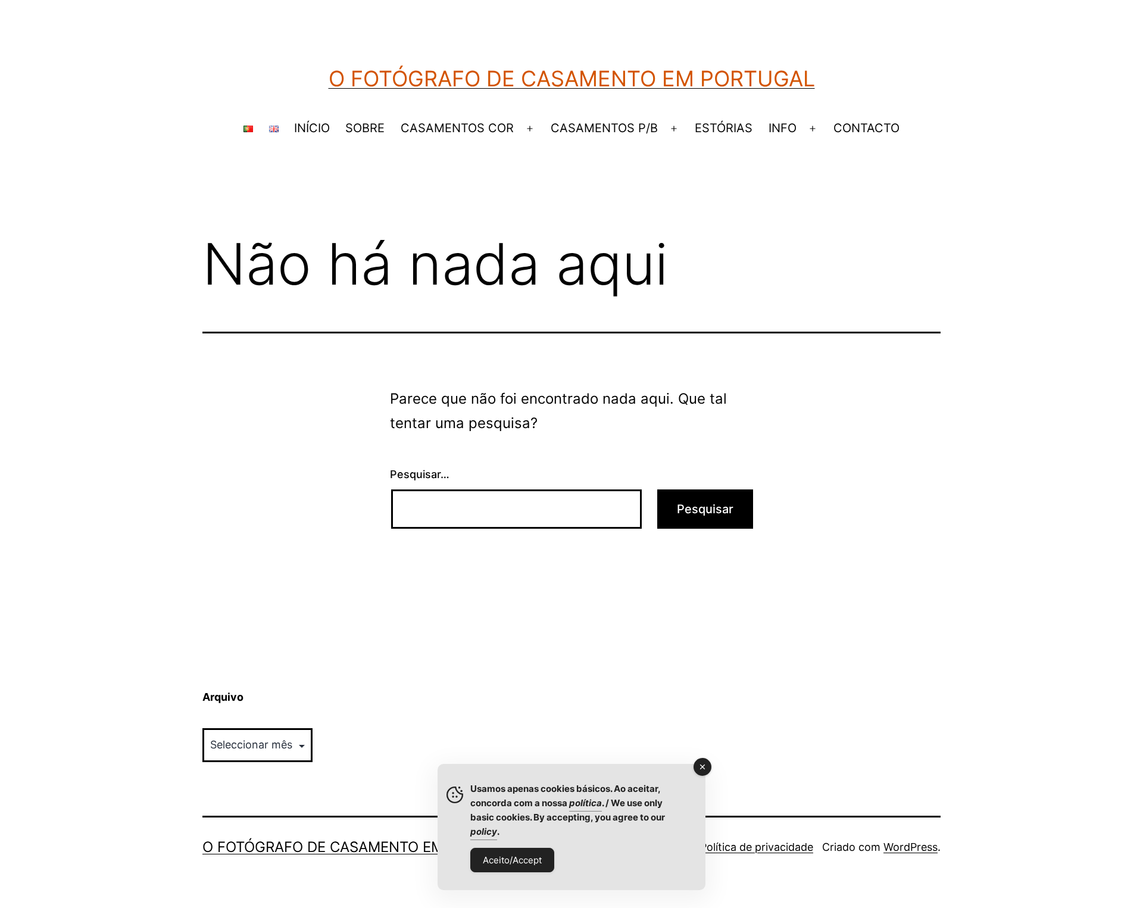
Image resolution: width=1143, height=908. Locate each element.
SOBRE (365, 128)
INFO (783, 128)
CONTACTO (866, 128)
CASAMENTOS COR (457, 128)
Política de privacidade (756, 847)
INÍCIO (312, 128)
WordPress (910, 847)
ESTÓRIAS (723, 128)
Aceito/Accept (512, 860)
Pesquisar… (419, 474)
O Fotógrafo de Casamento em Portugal (572, 78)
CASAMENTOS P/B (604, 128)
